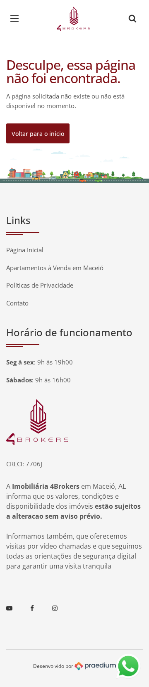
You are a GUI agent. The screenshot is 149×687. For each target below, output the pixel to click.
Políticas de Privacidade (39, 285)
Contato (17, 303)
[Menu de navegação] (16, 18)
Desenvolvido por (53, 665)
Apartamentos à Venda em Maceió (54, 267)
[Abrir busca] (132, 18)
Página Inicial (24, 250)
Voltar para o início (38, 134)
